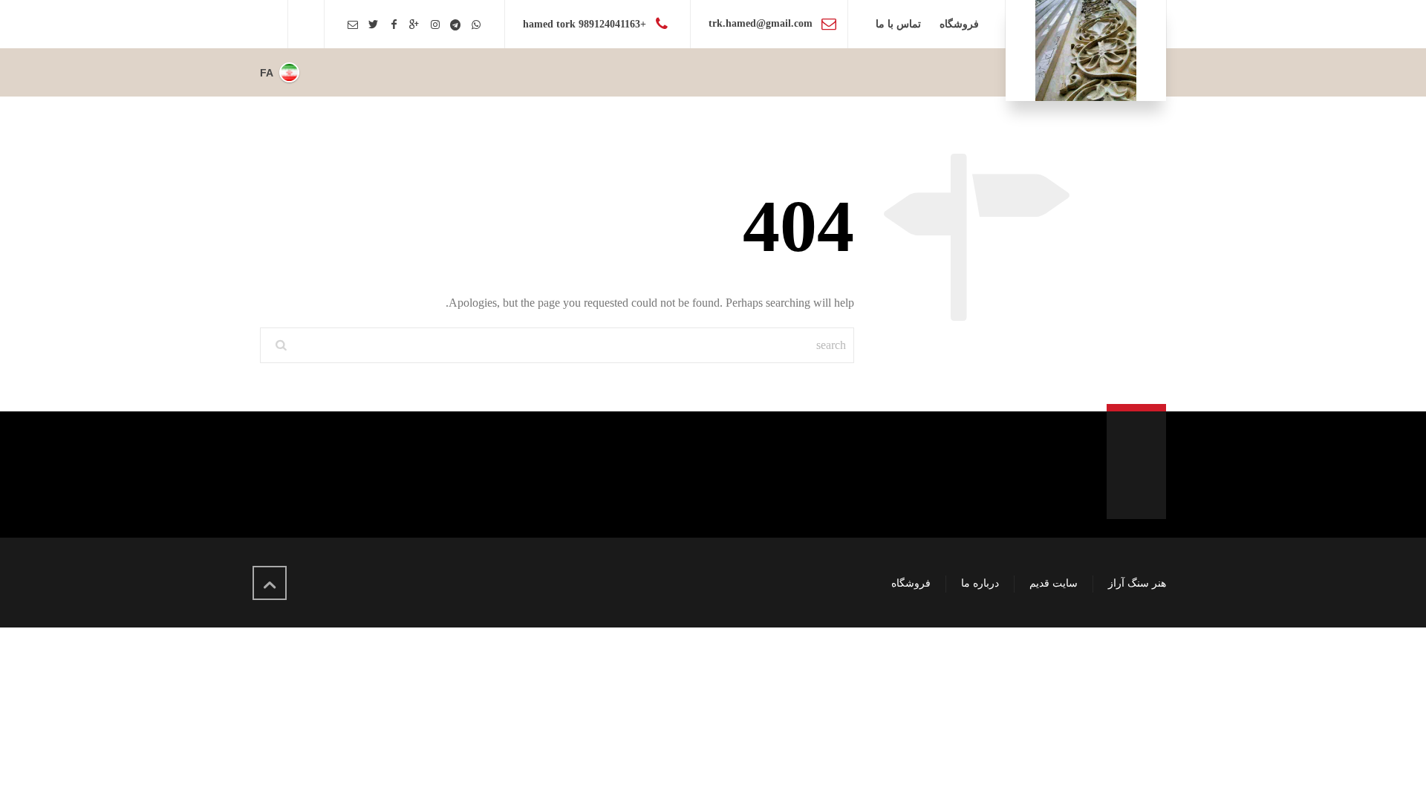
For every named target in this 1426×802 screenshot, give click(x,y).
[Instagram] (435, 24)
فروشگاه (911, 583)
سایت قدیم (1053, 583)
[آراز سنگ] (1085, 50)
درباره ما (980, 583)
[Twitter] (373, 24)
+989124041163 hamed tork (584, 24)
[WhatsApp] (476, 24)
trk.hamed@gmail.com (761, 23)
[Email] (352, 24)
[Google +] (414, 24)
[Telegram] (455, 24)
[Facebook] (394, 24)
